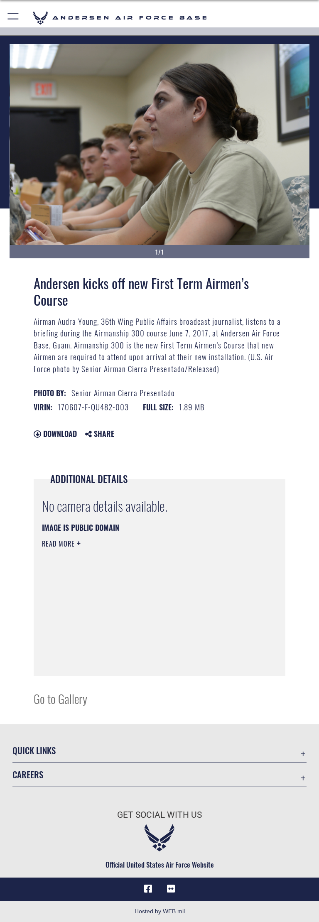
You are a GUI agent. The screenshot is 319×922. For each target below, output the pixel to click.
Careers (27, 774)
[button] (13, 17)
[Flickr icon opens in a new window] (171, 889)
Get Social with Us (159, 815)
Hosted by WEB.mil (160, 911)
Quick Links (34, 750)
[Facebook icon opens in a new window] (148, 889)
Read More (59, 544)
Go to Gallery (60, 698)
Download (59, 433)
